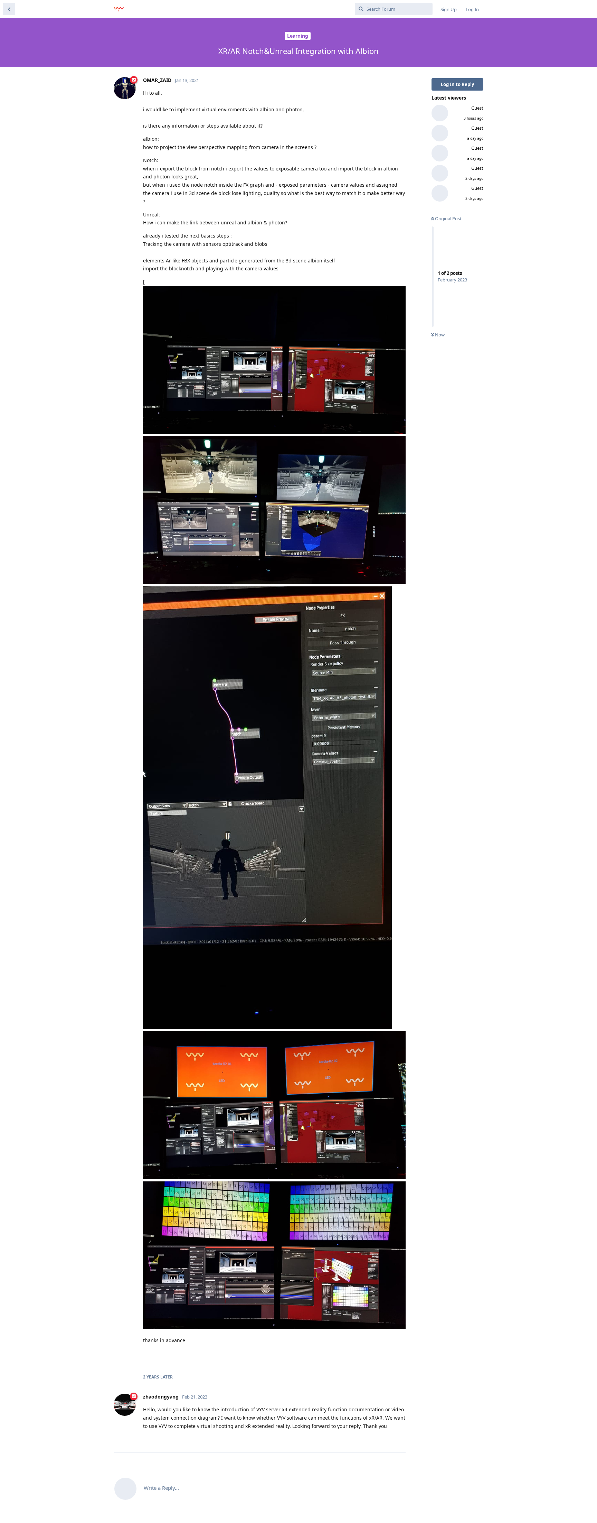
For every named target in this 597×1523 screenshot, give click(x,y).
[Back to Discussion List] (9, 9)
